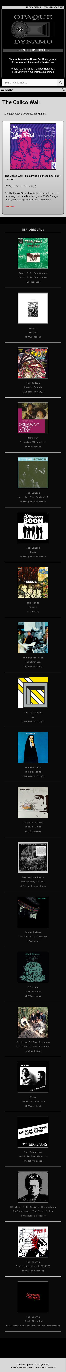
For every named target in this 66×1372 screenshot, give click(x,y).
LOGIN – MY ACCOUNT (52, 7)
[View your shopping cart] (63, 90)
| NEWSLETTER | (33, 7)
